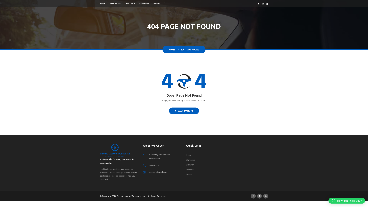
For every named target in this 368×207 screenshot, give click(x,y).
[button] (346, 201)
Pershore (144, 3)
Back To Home (185, 111)
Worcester (115, 3)
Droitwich (130, 3)
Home (102, 3)
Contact (157, 3)
